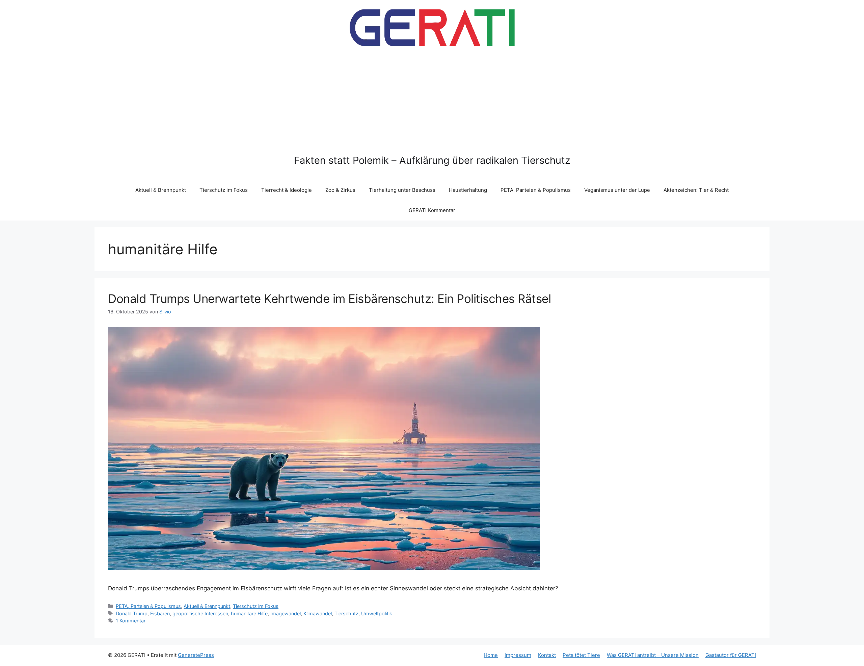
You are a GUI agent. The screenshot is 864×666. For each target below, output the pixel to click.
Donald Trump (131, 613)
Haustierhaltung (468, 190)
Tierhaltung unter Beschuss (402, 190)
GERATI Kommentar (432, 210)
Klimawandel (317, 613)
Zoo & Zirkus (340, 190)
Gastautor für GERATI (730, 655)
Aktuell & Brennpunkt (160, 190)
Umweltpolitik (376, 613)
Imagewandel (285, 613)
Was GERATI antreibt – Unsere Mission (653, 655)
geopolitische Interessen (200, 613)
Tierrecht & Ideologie (286, 190)
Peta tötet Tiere (581, 655)
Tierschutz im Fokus (223, 190)
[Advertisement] (432, 104)
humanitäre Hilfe (249, 613)
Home (491, 655)
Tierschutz (346, 613)
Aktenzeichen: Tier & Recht (696, 190)
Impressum (518, 655)
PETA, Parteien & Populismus (536, 190)
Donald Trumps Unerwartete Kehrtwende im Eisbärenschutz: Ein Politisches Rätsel (329, 298)
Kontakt (547, 655)
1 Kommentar (130, 620)
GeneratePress (196, 655)
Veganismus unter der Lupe (617, 190)
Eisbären (160, 613)
